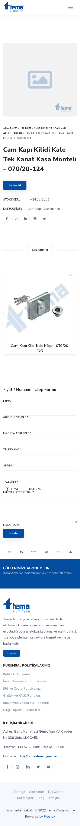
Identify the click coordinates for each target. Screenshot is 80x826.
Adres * (8, 465)
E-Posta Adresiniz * (17, 433)
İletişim (54, 798)
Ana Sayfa (10, 128)
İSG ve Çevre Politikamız (22, 688)
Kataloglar (25, 798)
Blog (41, 798)
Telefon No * (12, 449)
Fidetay (49, 816)
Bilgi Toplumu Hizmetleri (22, 710)
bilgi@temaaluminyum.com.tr (39, 756)
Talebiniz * (10, 482)
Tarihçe (19, 792)
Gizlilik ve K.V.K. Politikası (22, 695)
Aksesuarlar (43, 128)
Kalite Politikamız (16, 674)
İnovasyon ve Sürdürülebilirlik (26, 703)
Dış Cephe (55, 792)
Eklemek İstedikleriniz (18, 492)
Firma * (8, 401)
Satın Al (15, 185)
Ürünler (26, 128)
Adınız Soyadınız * (15, 417)
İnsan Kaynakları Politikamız (24, 681)
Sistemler (36, 792)
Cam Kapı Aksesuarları (44, 209)
